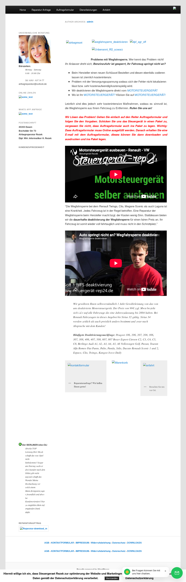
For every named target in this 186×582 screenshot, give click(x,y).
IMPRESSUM (82, 542)
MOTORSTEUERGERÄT (142, 90)
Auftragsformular (65, 9)
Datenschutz (118, 542)
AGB (46, 542)
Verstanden (112, 578)
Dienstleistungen (88, 9)
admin (90, 21)
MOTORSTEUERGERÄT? (100, 95)
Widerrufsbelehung (100, 542)
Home (23, 9)
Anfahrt (106, 9)
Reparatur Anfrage (41, 9)
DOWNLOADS (134, 542)
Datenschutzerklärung (139, 578)
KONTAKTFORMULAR (62, 542)
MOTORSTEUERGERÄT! (150, 95)
